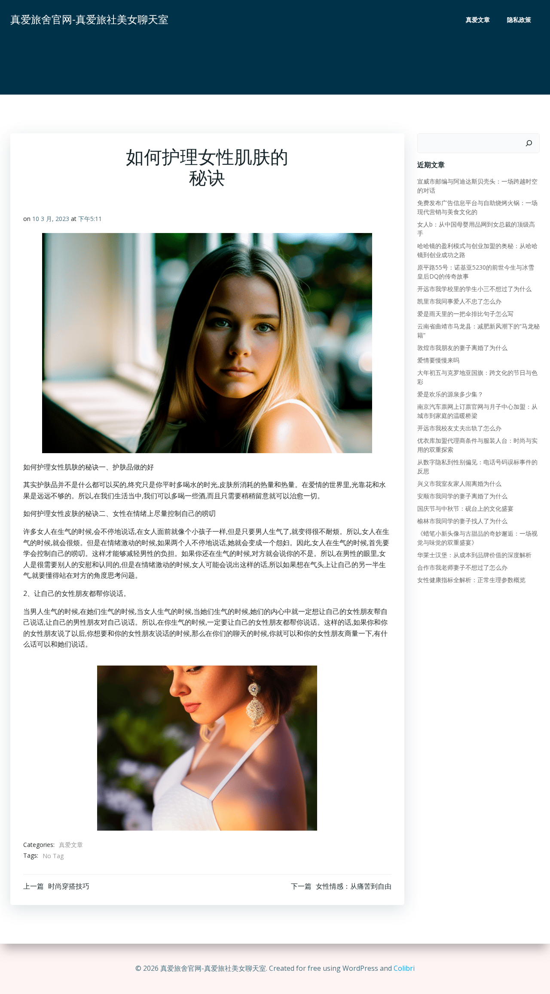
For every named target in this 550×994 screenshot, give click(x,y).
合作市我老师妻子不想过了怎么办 (462, 567)
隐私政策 (519, 19)
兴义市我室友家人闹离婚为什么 (459, 483)
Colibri (404, 968)
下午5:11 (90, 219)
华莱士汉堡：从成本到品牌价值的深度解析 (474, 555)
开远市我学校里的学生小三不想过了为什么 (474, 289)
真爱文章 (478, 19)
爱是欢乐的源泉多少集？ (450, 394)
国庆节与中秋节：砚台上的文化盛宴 (465, 508)
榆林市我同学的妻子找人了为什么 (462, 521)
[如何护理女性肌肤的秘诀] (207, 747)
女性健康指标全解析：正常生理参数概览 (471, 580)
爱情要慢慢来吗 (438, 360)
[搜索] (529, 143)
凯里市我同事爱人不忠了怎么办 (459, 301)
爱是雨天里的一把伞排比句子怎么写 (465, 314)
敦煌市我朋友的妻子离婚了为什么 (462, 348)
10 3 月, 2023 (50, 219)
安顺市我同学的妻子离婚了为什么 (462, 496)
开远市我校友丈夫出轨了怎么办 (459, 428)
